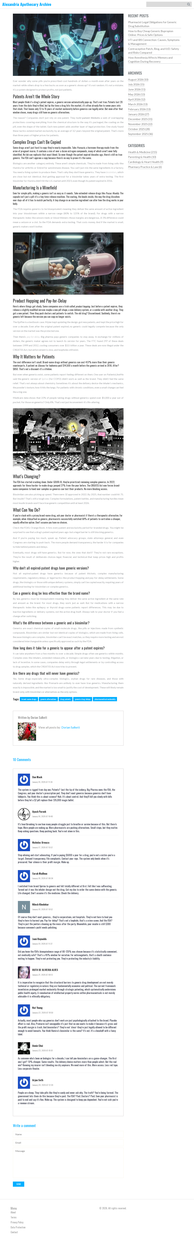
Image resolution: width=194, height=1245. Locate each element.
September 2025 (140, 134)
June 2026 (137, 89)
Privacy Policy (17, 1222)
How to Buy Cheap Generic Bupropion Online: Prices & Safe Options (150, 33)
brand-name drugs (29, 699)
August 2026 (138, 79)
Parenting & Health (142, 157)
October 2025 (139, 129)
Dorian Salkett (39, 717)
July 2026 (136, 84)
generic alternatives (48, 699)
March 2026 (138, 104)
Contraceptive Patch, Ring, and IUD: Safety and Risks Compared (153, 50)
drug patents (65, 699)
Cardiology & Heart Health (145, 162)
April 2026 (136, 99)
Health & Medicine (142, 152)
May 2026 (136, 94)
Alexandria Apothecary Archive (26, 4)
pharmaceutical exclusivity (105, 699)
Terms (14, 1217)
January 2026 (138, 114)
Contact (14, 1232)
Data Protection (18, 1227)
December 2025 (140, 119)
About (13, 1212)
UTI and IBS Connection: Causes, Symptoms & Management (154, 41)
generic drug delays (82, 699)
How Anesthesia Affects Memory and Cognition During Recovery (150, 59)
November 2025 (140, 124)
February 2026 (139, 109)
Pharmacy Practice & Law (145, 167)
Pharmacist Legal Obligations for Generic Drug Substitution (152, 24)
